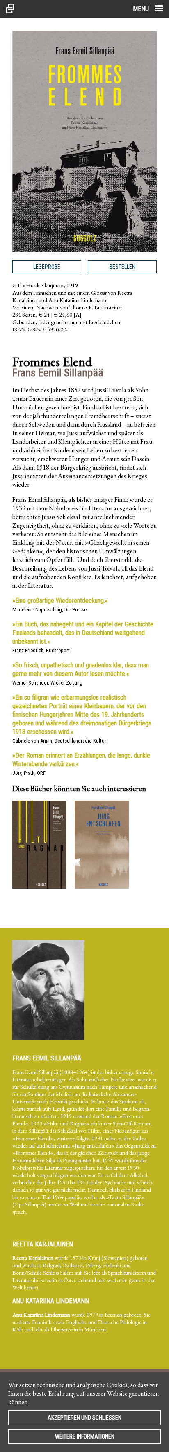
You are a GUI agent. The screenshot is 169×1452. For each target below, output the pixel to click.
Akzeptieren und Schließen (84, 1417)
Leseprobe (46, 267)
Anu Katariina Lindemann (50, 1301)
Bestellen (122, 267)
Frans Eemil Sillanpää (46, 1058)
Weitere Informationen (84, 1436)
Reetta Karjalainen (42, 1244)
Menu (142, 9)
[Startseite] (10, 9)
